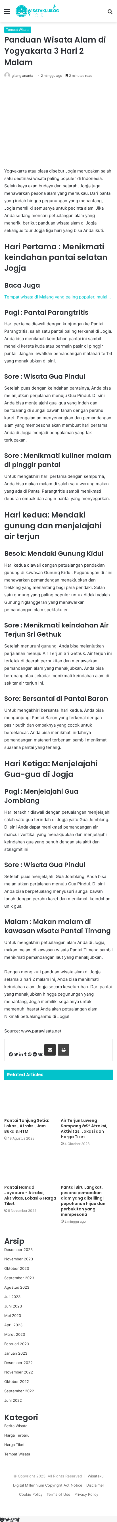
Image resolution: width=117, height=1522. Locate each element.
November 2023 (18, 1259)
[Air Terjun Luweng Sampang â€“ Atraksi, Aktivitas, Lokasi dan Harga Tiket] (87, 1100)
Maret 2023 (14, 1334)
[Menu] (7, 13)
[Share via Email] (50, 1050)
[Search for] (110, 13)
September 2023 (19, 1278)
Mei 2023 (12, 1315)
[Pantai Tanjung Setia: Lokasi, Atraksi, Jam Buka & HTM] (30, 1100)
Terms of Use (58, 1494)
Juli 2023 (12, 1296)
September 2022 (19, 1391)
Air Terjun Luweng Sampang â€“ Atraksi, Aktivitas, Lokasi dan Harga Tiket (84, 1129)
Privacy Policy (86, 1494)
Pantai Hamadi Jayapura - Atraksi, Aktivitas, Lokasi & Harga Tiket (30, 1195)
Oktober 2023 (16, 1268)
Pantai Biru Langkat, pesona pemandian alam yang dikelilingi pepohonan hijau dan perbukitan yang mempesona (83, 1200)
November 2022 (18, 1372)
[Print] (63, 1050)
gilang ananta (22, 75)
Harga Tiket (14, 1444)
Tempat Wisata (18, 29)
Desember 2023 (18, 1249)
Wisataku (96, 1476)
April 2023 (13, 1325)
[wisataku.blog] (37, 11)
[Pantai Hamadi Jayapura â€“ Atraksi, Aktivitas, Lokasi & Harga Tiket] (30, 1167)
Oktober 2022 (16, 1381)
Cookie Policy (31, 1494)
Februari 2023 (16, 1343)
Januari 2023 (15, 1353)
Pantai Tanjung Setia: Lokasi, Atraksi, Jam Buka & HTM (26, 1126)
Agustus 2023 (16, 1287)
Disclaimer (95, 1485)
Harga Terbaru (17, 1435)
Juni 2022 (13, 1400)
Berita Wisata (15, 1425)
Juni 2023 (13, 1306)
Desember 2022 (18, 1362)
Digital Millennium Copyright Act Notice (47, 1485)
